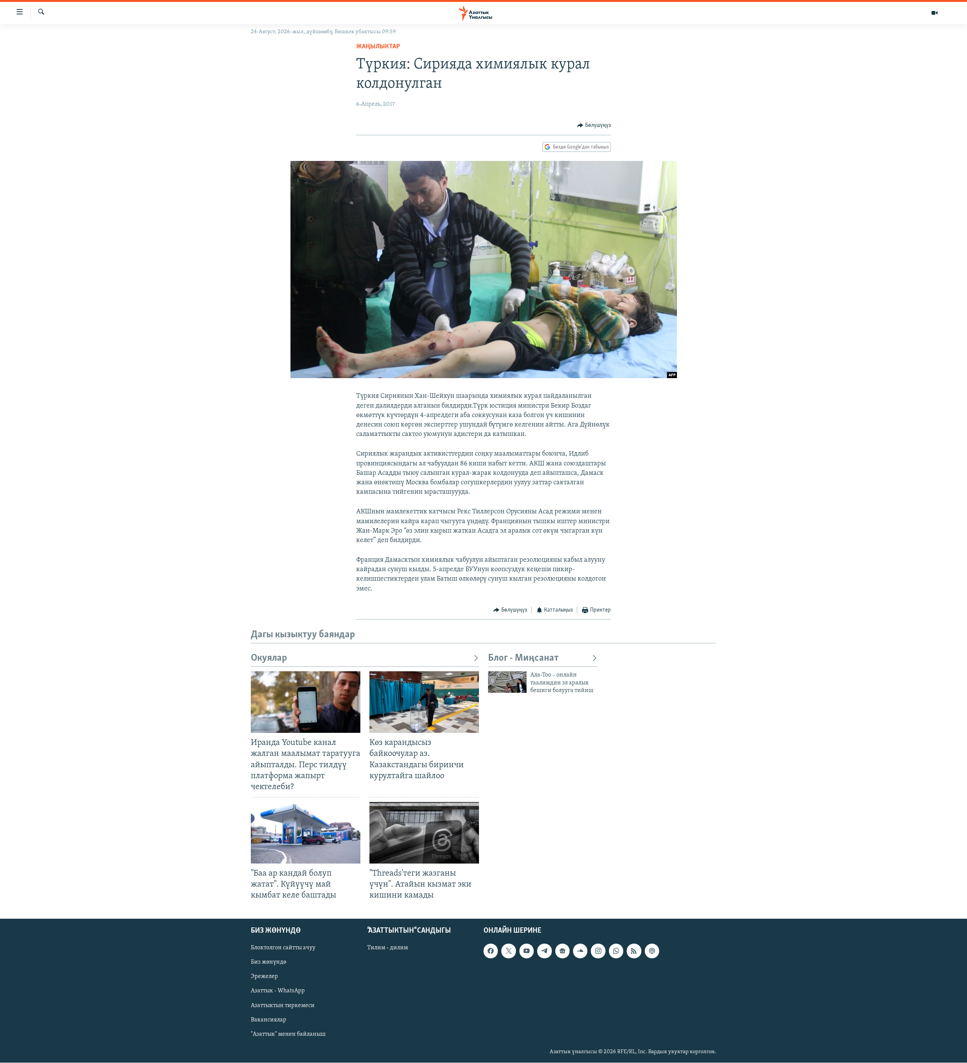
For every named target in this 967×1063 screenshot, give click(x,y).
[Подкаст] (652, 951)
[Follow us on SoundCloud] (580, 951)
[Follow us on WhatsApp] (616, 951)
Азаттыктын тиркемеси (283, 1006)
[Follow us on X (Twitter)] (508, 951)
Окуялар (269, 658)
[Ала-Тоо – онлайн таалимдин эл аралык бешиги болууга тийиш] (507, 682)
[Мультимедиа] (934, 13)
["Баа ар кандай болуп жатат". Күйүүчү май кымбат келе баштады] (305, 833)
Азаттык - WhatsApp (278, 991)
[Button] (594, 125)
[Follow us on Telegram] (544, 951)
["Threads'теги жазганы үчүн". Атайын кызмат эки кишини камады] (424, 833)
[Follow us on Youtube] (526, 951)
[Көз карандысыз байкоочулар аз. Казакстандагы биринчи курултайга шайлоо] (424, 702)
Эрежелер (264, 977)
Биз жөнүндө (268, 962)
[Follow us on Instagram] (598, 951)
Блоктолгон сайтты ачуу (283, 948)
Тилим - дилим (387, 948)
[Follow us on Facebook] (491, 951)
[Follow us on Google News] (562, 951)
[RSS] (634, 951)
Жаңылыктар (378, 46)
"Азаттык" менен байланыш (288, 1034)
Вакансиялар (268, 1020)
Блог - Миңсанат (523, 658)
